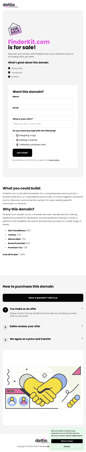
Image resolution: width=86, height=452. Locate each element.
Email (15, 107)
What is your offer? (23, 119)
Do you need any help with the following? (34, 130)
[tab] (43, 314)
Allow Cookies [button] (67, 441)
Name (16, 96)
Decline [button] (67, 446)
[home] (10, 5)
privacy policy (54, 160)
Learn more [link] (77, 436)
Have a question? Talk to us (43, 297)
